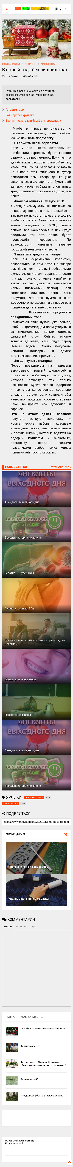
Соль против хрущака (19, 115)
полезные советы (48, 64)
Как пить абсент (30, 1046)
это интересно (30, 64)
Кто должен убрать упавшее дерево (42, 1095)
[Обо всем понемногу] (32, 9)
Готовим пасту (15, 109)
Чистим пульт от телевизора (28, 866)
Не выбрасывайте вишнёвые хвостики (43, 1028)
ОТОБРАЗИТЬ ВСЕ (60, 467)
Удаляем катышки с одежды (28, 898)
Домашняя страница (11, 64)
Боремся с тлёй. (30, 1079)
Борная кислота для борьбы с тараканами (33, 120)
